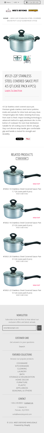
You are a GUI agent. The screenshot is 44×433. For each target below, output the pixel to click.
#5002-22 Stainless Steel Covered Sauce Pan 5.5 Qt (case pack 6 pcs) (22, 291)
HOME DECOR (22, 380)
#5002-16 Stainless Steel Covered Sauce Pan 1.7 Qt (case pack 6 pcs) (22, 190)
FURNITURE (22, 382)
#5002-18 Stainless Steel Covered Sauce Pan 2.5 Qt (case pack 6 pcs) (22, 223)
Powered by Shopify (22, 425)
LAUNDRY (22, 371)
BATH (22, 374)
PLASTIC (22, 385)
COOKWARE (22, 363)
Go (39, 328)
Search (22, 347)
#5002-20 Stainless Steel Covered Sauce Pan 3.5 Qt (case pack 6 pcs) (22, 257)
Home (5, 18)
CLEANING (22, 369)
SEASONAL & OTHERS (22, 391)
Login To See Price (13, 90)
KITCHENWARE (22, 366)
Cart (33, 2)
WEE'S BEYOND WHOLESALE (25, 422)
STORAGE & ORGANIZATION (22, 377)
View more (22, 158)
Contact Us (28, 403)
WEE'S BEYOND (22, 194)
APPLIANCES (22, 388)
